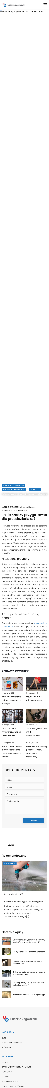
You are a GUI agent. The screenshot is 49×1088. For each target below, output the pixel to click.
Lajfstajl (34, 489)
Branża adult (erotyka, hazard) (17, 1067)
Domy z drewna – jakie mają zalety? (29, 952)
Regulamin (7, 1047)
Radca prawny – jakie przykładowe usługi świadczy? (28, 984)
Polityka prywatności (12, 1043)
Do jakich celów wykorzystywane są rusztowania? (11, 732)
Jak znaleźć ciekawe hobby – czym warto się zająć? (11, 700)
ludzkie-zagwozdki (14, 485)
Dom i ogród (7, 1072)
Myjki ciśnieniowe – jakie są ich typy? (29, 994)
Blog (4, 1038)
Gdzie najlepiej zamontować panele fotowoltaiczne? (29, 973)
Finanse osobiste (10, 1081)
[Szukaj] (4, 845)
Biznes (5, 1062)
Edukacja (6, 1076)
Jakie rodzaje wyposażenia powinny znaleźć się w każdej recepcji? (29, 941)
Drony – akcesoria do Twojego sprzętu (22, 871)
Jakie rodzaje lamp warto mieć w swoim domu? (27, 962)
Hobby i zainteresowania (13, 1086)
